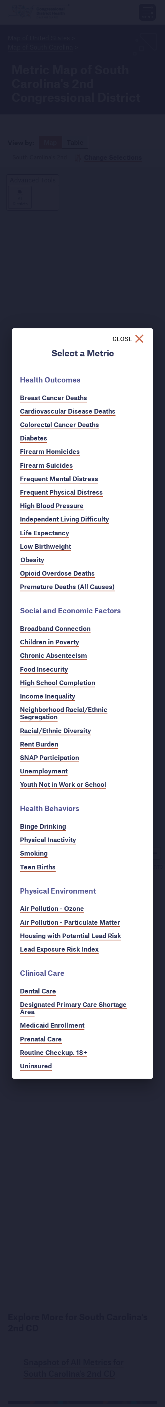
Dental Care (38, 991)
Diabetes (33, 438)
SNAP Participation (49, 757)
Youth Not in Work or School (63, 784)
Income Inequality (47, 696)
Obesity (32, 559)
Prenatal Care (41, 1039)
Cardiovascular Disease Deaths (68, 411)
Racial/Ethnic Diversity (55, 730)
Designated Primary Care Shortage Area (73, 1008)
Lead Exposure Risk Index (59, 949)
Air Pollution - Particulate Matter (70, 922)
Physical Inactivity (48, 839)
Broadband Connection (55, 628)
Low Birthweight (45, 546)
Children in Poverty (49, 642)
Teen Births (38, 867)
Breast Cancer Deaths (53, 397)
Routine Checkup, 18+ (53, 1052)
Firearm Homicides (50, 451)
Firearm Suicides (46, 465)
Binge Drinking (43, 826)
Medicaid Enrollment (52, 1025)
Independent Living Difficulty (64, 519)
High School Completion (57, 682)
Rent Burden (39, 744)
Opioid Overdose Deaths (57, 573)
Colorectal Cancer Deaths (59, 424)
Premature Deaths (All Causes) (67, 586)
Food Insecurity (44, 669)
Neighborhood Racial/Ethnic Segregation (63, 713)
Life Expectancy (44, 532)
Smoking (34, 853)
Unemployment (44, 771)
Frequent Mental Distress (59, 478)
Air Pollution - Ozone (52, 908)
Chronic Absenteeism (53, 655)
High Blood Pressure (52, 505)
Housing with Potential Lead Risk (70, 935)
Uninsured (36, 1065)
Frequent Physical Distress (61, 492)
